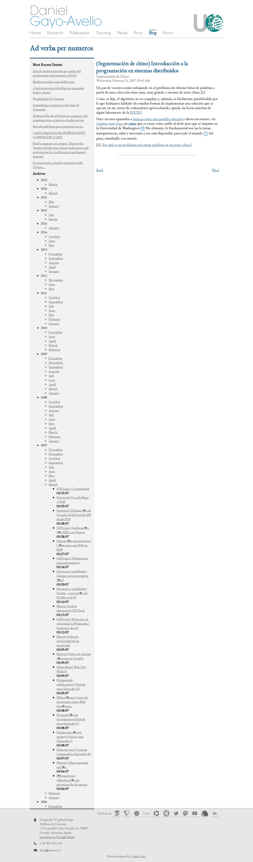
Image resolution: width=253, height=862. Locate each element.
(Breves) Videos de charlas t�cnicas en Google (74, 656)
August (54, 262)
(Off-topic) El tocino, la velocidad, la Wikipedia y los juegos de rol (73, 623)
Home (35, 32)
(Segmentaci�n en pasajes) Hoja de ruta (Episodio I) (70, 736)
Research (55, 32)
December (55, 254)
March (53, 184)
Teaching (103, 32)
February (54, 319)
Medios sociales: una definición (54, 81)
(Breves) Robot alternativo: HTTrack (71, 608)
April (52, 267)
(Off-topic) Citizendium (73, 488)
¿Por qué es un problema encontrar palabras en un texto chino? (146, 145)
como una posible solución (158, 119)
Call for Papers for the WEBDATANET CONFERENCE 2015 (59, 134)
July (51, 214)
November (56, 280)
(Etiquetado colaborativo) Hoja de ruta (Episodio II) (71, 684)
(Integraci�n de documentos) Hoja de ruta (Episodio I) (71, 719)
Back (99, 170)
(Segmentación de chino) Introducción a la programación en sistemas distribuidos (142, 67)
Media (122, 32)
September (56, 258)
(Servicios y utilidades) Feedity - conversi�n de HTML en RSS (72, 593)
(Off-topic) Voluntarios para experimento (72, 560)
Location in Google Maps (57, 837)
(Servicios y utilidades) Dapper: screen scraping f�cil (73, 575)
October (54, 236)
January (54, 206)
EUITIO (136, 112)
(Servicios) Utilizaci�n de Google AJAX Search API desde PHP (74, 514)
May (51, 201)
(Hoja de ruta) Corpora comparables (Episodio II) (74, 751)
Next (215, 170)
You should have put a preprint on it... (58, 126)
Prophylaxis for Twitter (48, 98)
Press (138, 32)
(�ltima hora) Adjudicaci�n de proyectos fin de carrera (72, 779)
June (52, 241)
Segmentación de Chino (112, 76)
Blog (152, 32)
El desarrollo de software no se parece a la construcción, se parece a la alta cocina (60, 117)
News (168, 32)
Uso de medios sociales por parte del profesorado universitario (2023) (57, 73)
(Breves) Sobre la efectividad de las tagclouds (68, 640)
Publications (79, 32)
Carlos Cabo (138, 856)
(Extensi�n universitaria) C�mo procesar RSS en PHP (74, 545)
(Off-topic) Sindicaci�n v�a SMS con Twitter (73, 530)
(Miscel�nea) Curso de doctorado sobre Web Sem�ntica (72, 701)
